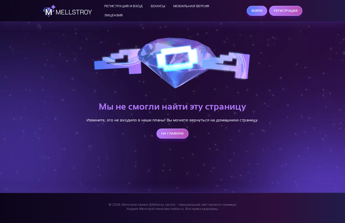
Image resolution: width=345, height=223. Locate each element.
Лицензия (113, 15)
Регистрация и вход (123, 6)
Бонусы (158, 6)
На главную (172, 133)
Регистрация (285, 10)
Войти (257, 10)
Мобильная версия (191, 6)
